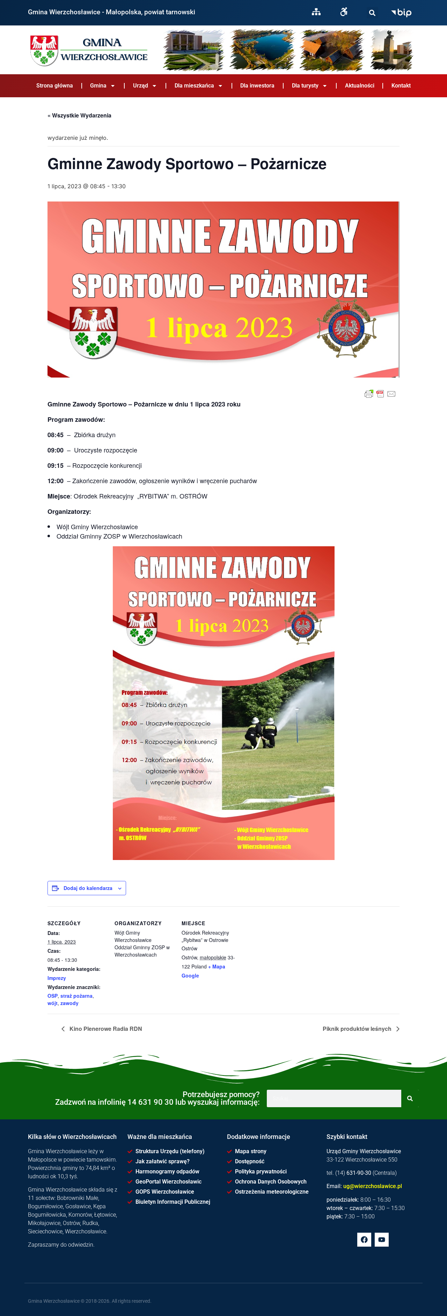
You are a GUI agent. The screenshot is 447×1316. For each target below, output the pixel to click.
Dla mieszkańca (194, 85)
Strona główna (54, 85)
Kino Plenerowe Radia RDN (105, 1029)
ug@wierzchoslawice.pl (372, 1186)
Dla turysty (305, 85)
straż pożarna (76, 995)
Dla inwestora (257, 85)
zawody (69, 1002)
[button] (372, 12)
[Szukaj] (372, 12)
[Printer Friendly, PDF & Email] (380, 394)
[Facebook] (364, 1240)
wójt (52, 1002)
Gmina (98, 85)
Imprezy (56, 977)
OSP (52, 995)
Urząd (140, 85)
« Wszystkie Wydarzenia (79, 115)
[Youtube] (382, 1240)
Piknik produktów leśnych (358, 1029)
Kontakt (401, 85)
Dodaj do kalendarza (88, 887)
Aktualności (359, 85)
